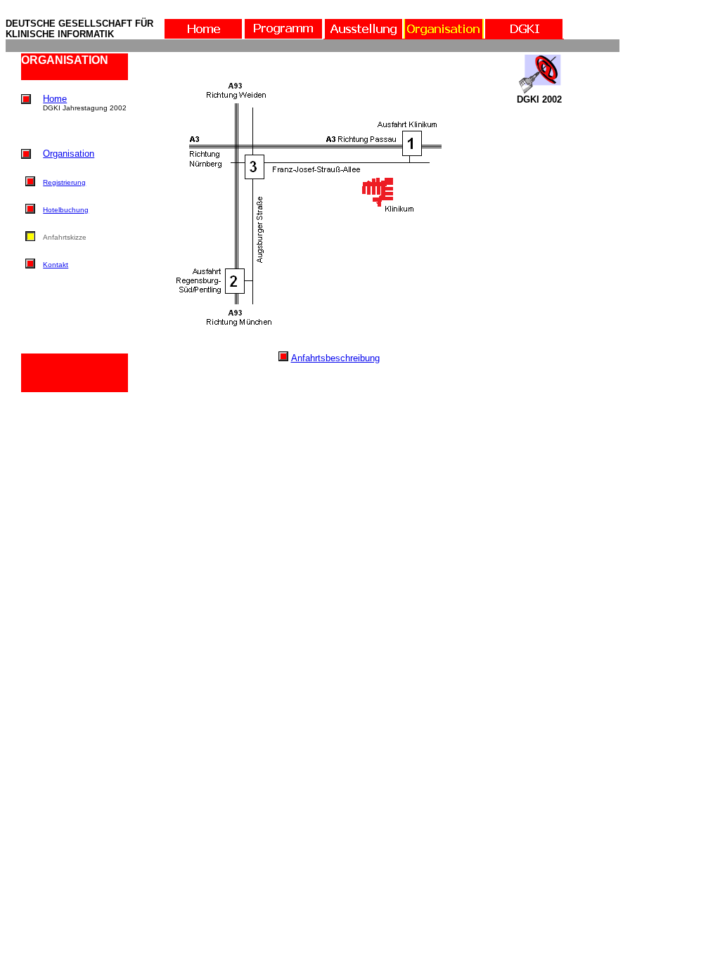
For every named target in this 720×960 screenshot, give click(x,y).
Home (55, 98)
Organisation (68, 153)
